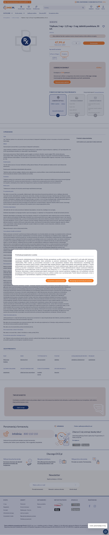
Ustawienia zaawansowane (56, 280)
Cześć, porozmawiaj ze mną (98, 525)
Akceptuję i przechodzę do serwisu (81, 280)
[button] (105, 531)
